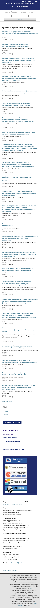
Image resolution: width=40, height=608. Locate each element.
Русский (5, 414)
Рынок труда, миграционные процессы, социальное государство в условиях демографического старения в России (16, 283)
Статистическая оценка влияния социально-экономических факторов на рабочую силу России (18, 330)
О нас (31, 12)
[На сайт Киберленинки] (16, 492)
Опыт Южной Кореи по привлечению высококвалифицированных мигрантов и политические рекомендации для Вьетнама (18, 164)
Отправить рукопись (12, 422)
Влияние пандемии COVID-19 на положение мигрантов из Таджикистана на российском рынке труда (18, 60)
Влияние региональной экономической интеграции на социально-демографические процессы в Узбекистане (19, 78)
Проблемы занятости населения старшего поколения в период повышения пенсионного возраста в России (19, 193)
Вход (35, 1)
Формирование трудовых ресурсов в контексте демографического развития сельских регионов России (19, 387)
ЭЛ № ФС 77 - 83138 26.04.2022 (12, 504)
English (5, 411)
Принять (26, 605)
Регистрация (26, 1)
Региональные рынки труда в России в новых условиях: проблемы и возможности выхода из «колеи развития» (19, 254)
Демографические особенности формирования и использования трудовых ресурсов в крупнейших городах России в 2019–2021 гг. (20, 119)
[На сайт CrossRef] (16, 485)
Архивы (23, 12)
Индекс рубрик (7, 401)
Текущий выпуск (11, 12)
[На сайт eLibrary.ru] (16, 477)
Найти (20, 19)
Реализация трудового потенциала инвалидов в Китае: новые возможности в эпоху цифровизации (20, 238)
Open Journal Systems (10, 570)
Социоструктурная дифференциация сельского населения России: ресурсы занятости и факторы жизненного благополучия (20, 301)
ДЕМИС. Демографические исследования (20, 5)
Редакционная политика (11, 441)
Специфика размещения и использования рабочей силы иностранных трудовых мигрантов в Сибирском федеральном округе (19, 315)
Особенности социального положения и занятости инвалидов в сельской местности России (18, 179)
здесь (31, 588)
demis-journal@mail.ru (16, 563)
